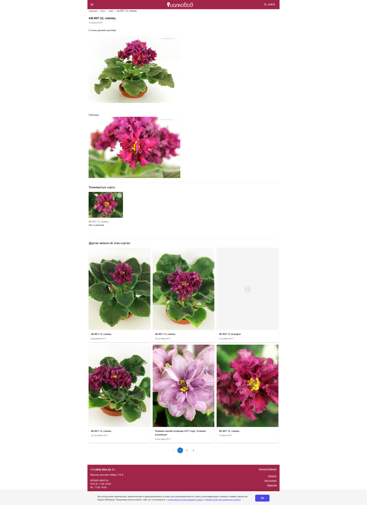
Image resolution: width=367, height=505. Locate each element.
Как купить (270, 480)
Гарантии (272, 485)
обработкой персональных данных (223, 499)
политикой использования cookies (185, 499)
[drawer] (92, 4)
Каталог (272, 476)
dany (111, 10)
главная (93, 10)
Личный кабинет (268, 469)
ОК (262, 498)
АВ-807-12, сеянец (99, 221)
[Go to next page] (193, 450)
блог (103, 10)
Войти (271, 4)
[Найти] (265, 4)
